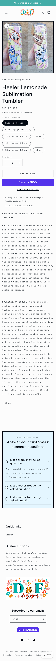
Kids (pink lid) (15, 123)
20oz (38, 136)
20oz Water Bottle (16, 143)
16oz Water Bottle (16, 136)
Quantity (7, 157)
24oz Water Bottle (16, 150)
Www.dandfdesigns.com (26, 651)
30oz (38, 150)
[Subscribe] (43, 619)
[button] (6, 12)
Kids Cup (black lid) (18, 129)
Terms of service (23, 655)
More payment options (28, 189)
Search (9, 535)
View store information (19, 205)
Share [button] (8, 403)
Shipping (6, 112)
